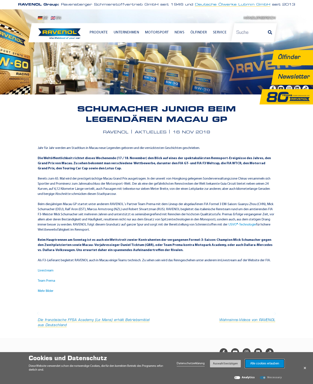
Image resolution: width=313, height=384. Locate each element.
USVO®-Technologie (242, 224)
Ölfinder (198, 32)
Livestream (45, 270)
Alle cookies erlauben (264, 363)
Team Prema (46, 281)
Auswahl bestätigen (225, 363)
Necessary (274, 377)
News (179, 32)
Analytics (248, 377)
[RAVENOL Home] (60, 35)
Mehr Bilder (45, 291)
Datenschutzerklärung (191, 363)
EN (58, 18)
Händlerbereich (259, 18)
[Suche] (270, 33)
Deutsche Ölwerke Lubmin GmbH (232, 4)
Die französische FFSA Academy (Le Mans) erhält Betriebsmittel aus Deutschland (93, 322)
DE (45, 18)
